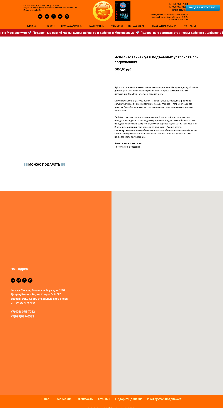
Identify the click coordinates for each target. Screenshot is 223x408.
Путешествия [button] (136, 26)
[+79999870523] (24, 280)
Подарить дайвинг (128, 399)
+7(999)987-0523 (178, 6)
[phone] (53, 18)
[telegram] (60, 18)
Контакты (190, 26)
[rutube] (47, 18)
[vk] (40, 18)
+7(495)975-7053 (178, 4)
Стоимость (85, 399)
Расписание (96, 26)
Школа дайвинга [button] (71, 26)
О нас (45, 399)
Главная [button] (32, 26)
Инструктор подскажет (164, 399)
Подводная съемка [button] (164, 26)
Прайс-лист (116, 26)
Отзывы (104, 399)
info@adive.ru (180, 9)
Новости (50, 26)
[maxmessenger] (67, 18)
